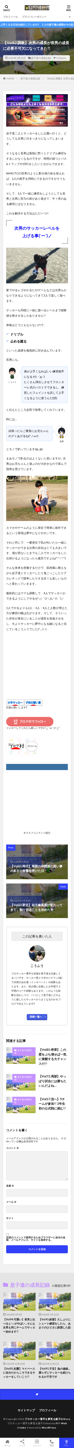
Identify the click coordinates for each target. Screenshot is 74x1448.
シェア (22, 1445)
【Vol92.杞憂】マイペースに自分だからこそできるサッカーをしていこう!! (19, 1372)
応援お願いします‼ (16, 707)
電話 (52, 1445)
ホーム (7, 1445)
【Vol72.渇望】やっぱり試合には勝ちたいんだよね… (52, 1080)
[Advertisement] (37, 661)
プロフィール (10, 16)
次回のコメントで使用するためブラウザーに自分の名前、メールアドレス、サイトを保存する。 (35, 1238)
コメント (12, 1148)
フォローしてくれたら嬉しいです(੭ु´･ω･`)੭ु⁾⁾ (33, 727)
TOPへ (66, 1445)
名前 (10, 1186)
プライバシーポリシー (34, 16)
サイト (10, 1218)
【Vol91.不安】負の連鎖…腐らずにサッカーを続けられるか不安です (55, 1372)
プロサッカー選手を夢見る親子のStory (47, 1419)
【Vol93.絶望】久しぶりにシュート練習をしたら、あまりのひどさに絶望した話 (55, 1323)
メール (11, 1202)
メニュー (37, 1445)
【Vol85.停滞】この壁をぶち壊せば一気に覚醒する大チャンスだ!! (52, 1056)
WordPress (49, 1427)
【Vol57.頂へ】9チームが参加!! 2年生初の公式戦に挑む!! (52, 1103)
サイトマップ (26, 1410)
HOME (10, 78)
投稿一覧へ (36, 1016)
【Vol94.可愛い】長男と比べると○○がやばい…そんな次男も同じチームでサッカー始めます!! (19, 1325)
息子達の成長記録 (41, 58)
